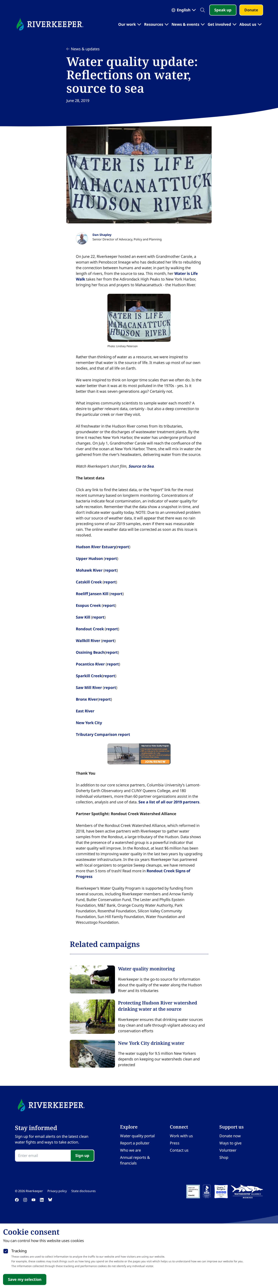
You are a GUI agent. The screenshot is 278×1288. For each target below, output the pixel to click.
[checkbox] (5, 1250)
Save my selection (24, 1279)
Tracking (19, 1250)
